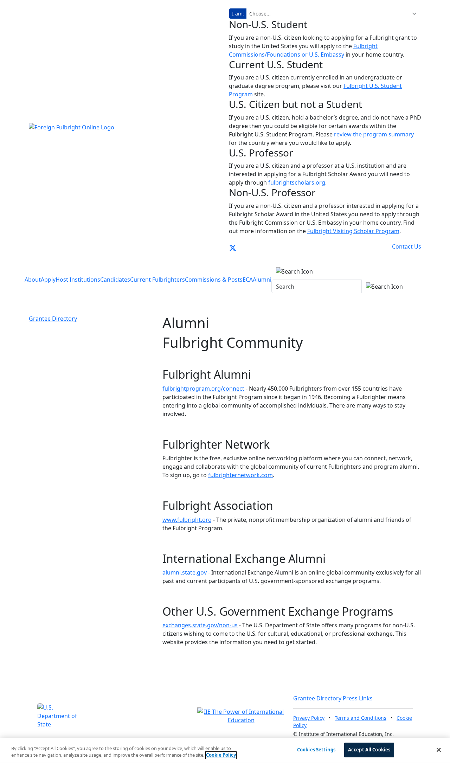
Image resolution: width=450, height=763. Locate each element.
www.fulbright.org (187, 520)
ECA (248, 279)
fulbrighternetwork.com (240, 475)
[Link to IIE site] (241, 715)
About (33, 279)
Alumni (262, 279)
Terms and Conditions (360, 717)
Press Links (358, 698)
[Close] (438, 749)
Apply (48, 279)
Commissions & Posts (214, 279)
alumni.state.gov (184, 572)
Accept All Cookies (369, 749)
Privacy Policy (308, 717)
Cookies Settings (316, 749)
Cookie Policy (221, 755)
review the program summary (374, 134)
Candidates (115, 279)
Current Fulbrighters (157, 279)
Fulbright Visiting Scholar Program (353, 231)
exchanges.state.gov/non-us (200, 625)
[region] (225, 750)
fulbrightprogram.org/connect (203, 388)
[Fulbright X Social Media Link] (232, 246)
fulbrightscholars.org (296, 182)
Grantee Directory (53, 318)
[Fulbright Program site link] (390, 246)
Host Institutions (78, 279)
